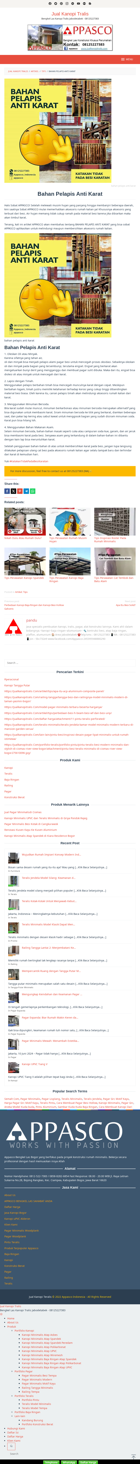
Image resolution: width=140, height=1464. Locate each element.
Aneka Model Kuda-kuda (19, 1107)
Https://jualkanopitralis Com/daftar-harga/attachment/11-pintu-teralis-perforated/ (54, 719)
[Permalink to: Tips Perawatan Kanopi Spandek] (25, 561)
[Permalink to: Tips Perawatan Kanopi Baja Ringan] (70, 561)
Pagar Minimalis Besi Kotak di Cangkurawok (31, 824)
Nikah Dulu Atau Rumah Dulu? (23, 538)
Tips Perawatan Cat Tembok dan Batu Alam (113, 579)
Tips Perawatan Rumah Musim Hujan (68, 539)
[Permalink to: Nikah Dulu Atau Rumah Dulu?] (25, 522)
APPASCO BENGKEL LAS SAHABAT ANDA (28, 1201)
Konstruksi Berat (14, 797)
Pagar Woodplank (15, 1236)
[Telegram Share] (26, 491)
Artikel (18, 592)
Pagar (7, 791)
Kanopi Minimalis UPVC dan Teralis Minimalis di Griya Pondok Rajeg (45, 818)
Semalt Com (11, 1099)
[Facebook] (50, 4)
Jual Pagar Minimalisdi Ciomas (23, 812)
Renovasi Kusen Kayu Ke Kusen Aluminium (30, 830)
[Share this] (7, 491)
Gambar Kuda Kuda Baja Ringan (77, 1107)
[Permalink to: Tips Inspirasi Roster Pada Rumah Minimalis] (115, 522)
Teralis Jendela (93, 1099)
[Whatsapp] (32, 491)
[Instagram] (67, 4)
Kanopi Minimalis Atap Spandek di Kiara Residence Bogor (39, 836)
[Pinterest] (61, 4)
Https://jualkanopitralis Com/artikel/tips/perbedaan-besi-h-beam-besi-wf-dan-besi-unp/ (58, 713)
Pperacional (11, 679)
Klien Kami (11, 1224)
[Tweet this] (13, 491)
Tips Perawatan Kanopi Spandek (24, 578)
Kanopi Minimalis (109, 1103)
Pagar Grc (127, 1103)
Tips (25, 592)
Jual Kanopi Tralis (70, 14)
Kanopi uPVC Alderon (17, 1218)
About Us (9, 1195)
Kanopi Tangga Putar (17, 685)
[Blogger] (90, 4)
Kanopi (8, 767)
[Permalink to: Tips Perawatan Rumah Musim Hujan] (70, 522)
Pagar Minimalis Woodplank (21, 1230)
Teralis (8, 773)
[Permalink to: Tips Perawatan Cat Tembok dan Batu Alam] (115, 561)
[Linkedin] (72, 4)
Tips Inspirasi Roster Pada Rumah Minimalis (110, 539)
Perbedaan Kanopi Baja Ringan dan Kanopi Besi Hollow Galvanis (34, 605)
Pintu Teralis (12, 1242)
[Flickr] (84, 4)
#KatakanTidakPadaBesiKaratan (28, 461)
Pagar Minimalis (30, 1099)
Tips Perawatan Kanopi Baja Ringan (66, 579)
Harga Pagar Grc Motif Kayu (21, 1103)
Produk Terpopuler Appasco (21, 1248)
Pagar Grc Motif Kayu (116, 1099)
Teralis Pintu (47, 1103)
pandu (31, 620)
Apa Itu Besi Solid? (126, 603)
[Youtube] (78, 4)
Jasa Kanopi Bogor (15, 1212)
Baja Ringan (11, 779)
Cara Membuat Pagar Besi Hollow (77, 1103)
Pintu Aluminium (46, 1107)
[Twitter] (56, 4)
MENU (129, 59)
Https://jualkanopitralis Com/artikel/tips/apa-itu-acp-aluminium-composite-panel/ (54, 691)
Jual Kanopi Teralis (40, 1296)
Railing (8, 785)
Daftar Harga (12, 1207)
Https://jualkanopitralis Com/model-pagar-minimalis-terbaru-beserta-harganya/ (53, 707)
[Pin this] (20, 491)
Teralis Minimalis (71, 1099)
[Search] (11, 1446)
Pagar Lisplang (51, 1099)
